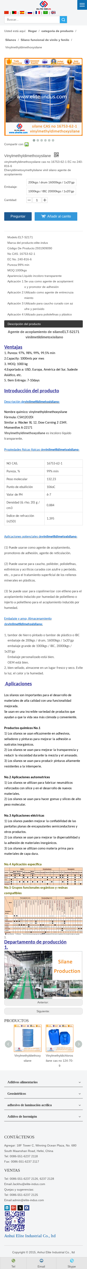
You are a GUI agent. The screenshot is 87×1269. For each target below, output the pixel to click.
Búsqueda (63, 19)
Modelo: (12, 237)
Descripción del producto (24, 324)
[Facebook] (26, 1207)
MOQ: (11, 270)
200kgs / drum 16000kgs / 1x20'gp (51, 182)
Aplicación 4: (15, 314)
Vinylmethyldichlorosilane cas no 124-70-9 (59, 1060)
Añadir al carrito (59, 216)
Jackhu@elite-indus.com (28, 1184)
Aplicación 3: (15, 303)
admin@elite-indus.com (28, 1200)
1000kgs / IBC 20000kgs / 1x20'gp (51, 191)
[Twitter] (20, 1207)
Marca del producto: (20, 242)
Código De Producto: (21, 248)
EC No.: (12, 259)
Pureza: (12, 264)
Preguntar (18, 216)
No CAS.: (13, 253)
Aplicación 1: (15, 281)
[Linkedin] (7, 1207)
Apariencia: (14, 276)
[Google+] (13, 1207)
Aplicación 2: (15, 292)
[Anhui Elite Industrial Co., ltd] (43, 5)
